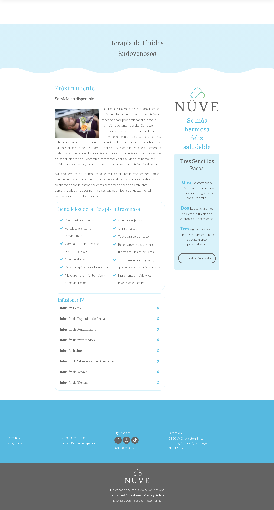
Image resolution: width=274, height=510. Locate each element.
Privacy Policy (154, 495)
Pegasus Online (153, 500)
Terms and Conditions (125, 495)
